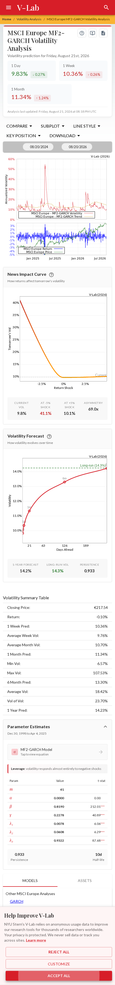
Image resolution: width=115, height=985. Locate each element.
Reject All (58, 952)
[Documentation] (103, 33)
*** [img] (103, 806)
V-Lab (28, 7)
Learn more (36, 940)
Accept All (59, 976)
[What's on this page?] (82, 33)
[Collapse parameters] (105, 726)
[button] (57, 752)
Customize (59, 964)
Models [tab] (30, 880)
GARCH (16, 901)
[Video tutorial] (92, 33)
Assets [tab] (85, 880)
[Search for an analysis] (106, 7)
